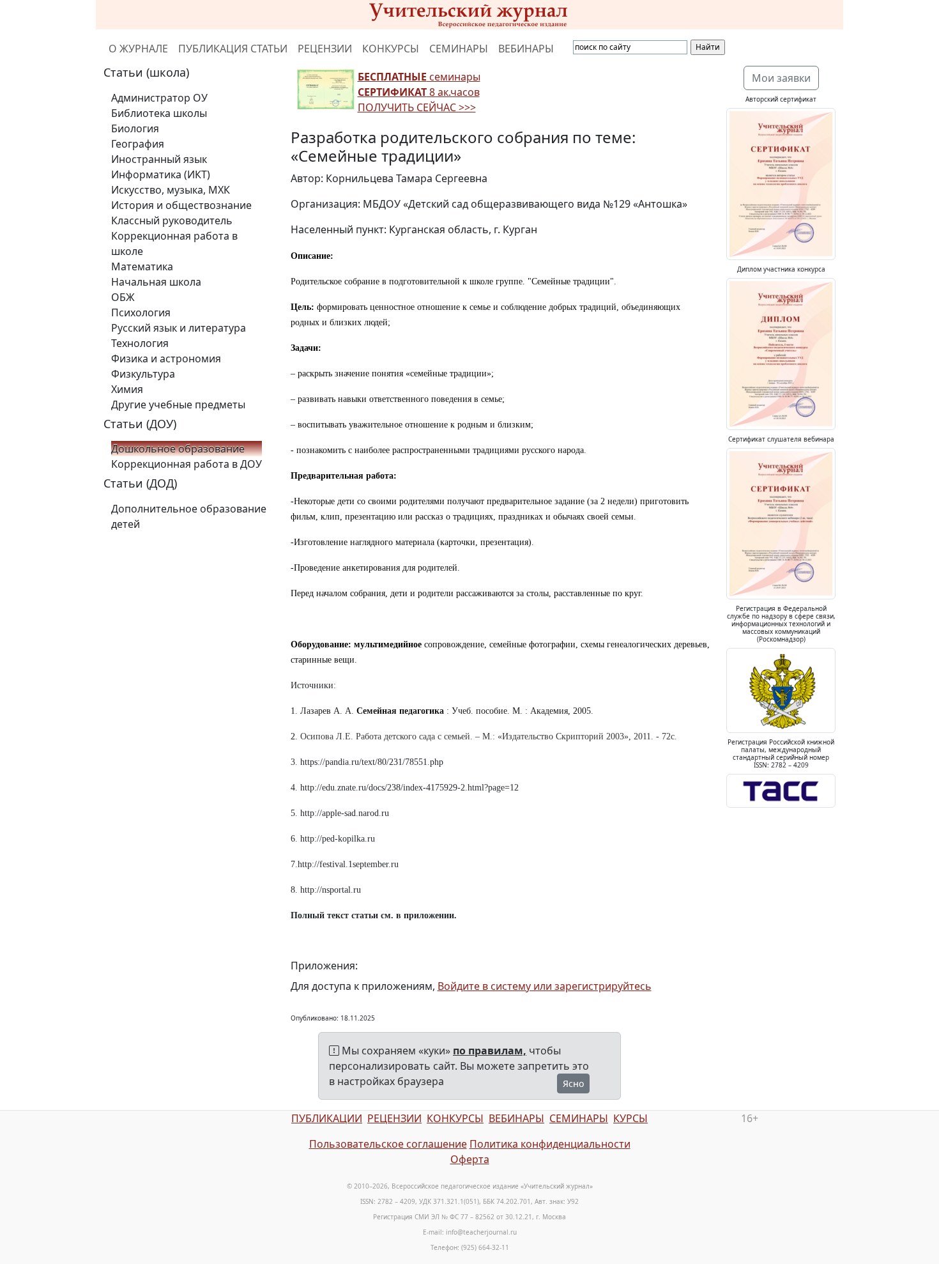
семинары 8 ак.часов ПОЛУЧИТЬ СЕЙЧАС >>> (419, 92)
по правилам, (489, 1051)
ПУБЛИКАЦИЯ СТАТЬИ (232, 49)
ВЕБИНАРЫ (526, 49)
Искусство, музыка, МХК (170, 190)
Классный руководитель (172, 220)
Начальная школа (156, 282)
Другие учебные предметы (178, 404)
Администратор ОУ (159, 98)
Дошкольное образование (178, 449)
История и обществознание (181, 205)
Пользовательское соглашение (388, 1144)
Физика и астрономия (166, 358)
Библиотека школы (159, 113)
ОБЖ (123, 297)
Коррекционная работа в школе (174, 243)
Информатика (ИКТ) (160, 174)
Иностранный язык (159, 159)
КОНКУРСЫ (390, 49)
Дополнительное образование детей (188, 516)
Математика (142, 266)
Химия (127, 389)
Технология (140, 343)
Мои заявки (781, 78)
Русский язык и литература (178, 328)
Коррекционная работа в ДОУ (186, 464)
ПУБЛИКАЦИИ (326, 1118)
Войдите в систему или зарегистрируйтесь (545, 986)
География (137, 144)
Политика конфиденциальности (550, 1144)
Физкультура (143, 374)
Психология (141, 312)
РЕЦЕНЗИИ (325, 49)
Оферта (469, 1159)
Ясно (573, 1083)
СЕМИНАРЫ (458, 49)
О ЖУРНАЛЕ (138, 49)
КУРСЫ (630, 1118)
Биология (135, 128)
